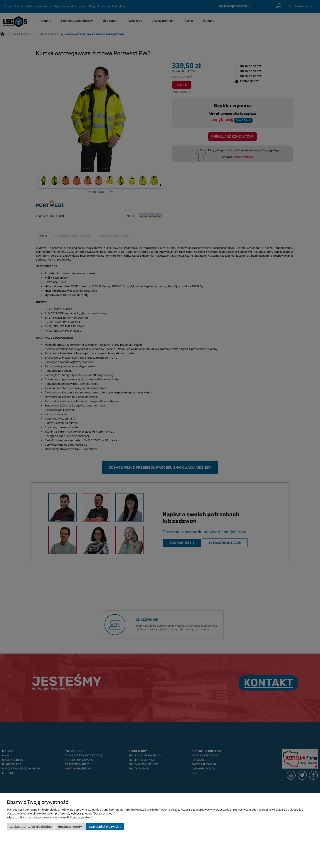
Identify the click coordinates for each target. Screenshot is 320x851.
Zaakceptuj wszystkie (105, 827)
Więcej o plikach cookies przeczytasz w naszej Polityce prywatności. (51, 817)
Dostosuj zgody (70, 827)
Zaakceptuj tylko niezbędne (31, 827)
